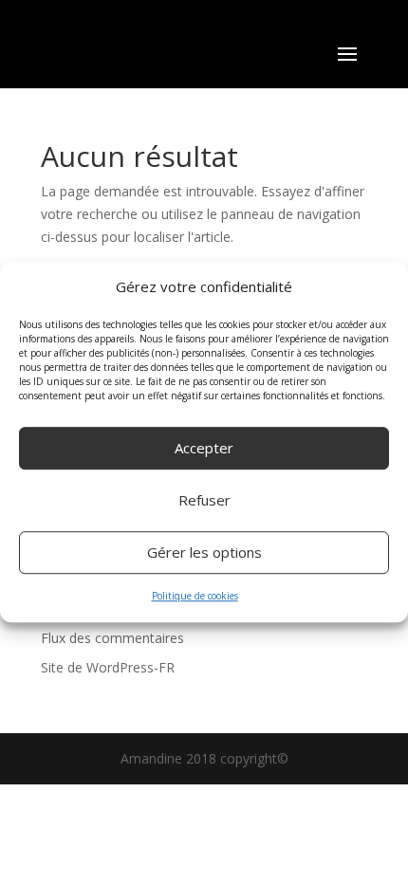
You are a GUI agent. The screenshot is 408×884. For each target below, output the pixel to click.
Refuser (204, 500)
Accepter (204, 448)
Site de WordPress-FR (108, 667)
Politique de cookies (195, 595)
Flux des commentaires (112, 638)
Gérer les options (204, 552)
